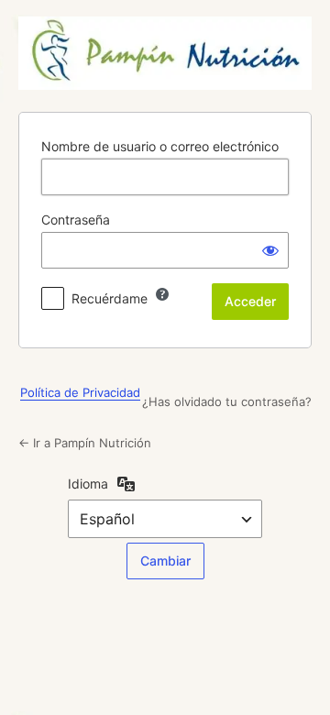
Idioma (88, 483)
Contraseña (75, 219)
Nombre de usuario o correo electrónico (160, 146)
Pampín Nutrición (165, 53)
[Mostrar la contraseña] (270, 250)
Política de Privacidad (80, 392)
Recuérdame (110, 298)
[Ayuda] (162, 294)
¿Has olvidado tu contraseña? (227, 401)
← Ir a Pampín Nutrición (84, 442)
